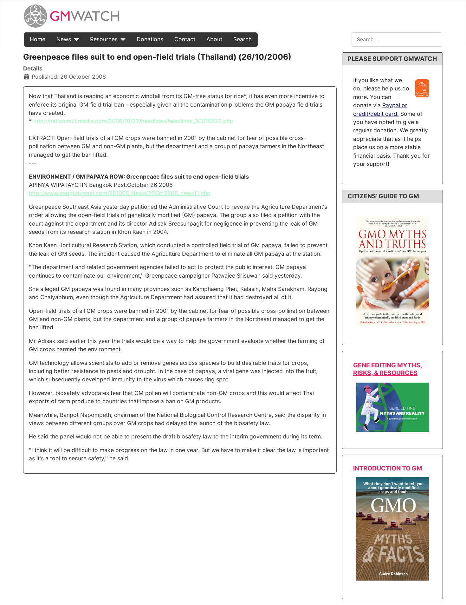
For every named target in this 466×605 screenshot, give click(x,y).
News (63, 39)
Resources (104, 39)
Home (37, 39)
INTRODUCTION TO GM (387, 468)
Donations (150, 39)
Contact (184, 39)
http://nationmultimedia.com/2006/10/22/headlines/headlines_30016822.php (133, 121)
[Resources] (122, 39)
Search (242, 39)
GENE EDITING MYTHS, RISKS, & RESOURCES (387, 368)
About (214, 39)
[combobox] (397, 39)
